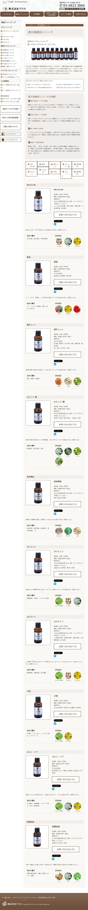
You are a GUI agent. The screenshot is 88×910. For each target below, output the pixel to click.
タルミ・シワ (66, 174)
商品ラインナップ (22, 14)
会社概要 (36, 14)
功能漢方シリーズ (8, 50)
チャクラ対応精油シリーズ (10, 77)
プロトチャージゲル (8, 36)
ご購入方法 (6, 897)
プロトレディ (6, 42)
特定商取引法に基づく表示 (47, 897)
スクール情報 (66, 14)
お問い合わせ (80, 14)
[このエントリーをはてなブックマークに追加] (55, 224)
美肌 (43, 164)
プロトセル (5, 39)
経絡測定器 (5, 96)
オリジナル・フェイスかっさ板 (11, 99)
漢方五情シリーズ (8, 53)
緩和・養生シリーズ (8, 66)
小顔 (54, 172)
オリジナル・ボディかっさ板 (10, 101)
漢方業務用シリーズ (8, 61)
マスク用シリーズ (8, 55)
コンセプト (7, 14)
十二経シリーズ (7, 58)
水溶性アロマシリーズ (9, 74)
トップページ (31, 25)
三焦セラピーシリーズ (9, 64)
